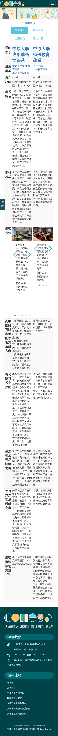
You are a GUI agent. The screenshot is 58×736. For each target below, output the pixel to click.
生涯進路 (19, 38)
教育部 (10, 683)
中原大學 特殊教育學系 (41, 54)
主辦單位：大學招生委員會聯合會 (29, 644)
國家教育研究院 (14, 698)
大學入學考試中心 (15, 693)
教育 (38, 66)
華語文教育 (20, 73)
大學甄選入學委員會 (16, 703)
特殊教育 (40, 69)
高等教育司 (12, 688)
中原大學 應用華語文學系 (20, 54)
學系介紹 (19, 30)
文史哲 (18, 66)
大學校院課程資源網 (16, 714)
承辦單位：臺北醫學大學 (25, 649)
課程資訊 (38, 30)
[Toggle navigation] (52, 3)
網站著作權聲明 (39, 725)
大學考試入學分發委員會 (18, 708)
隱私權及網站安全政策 (22, 725)
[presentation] (14, 254)
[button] (15, 315)
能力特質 (38, 38)
